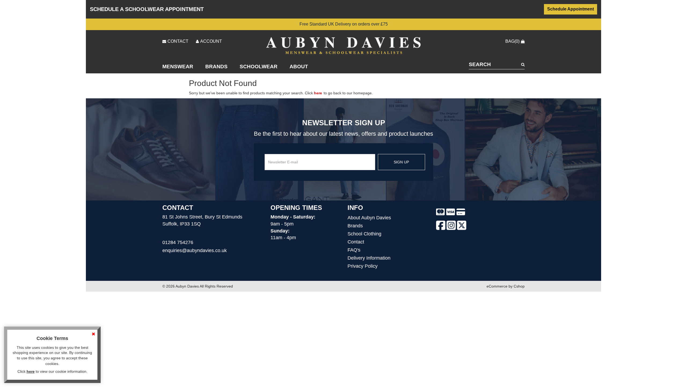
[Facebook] (440, 226)
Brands (216, 66)
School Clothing (364, 233)
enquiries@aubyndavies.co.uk (194, 250)
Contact (356, 242)
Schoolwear (258, 66)
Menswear (177, 66)
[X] (461, 226)
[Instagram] (451, 226)
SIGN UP (401, 162)
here (318, 93)
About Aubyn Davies (369, 217)
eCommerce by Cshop (506, 286)
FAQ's (354, 250)
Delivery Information (369, 258)
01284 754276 (177, 242)
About (299, 66)
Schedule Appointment (570, 9)
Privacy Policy (363, 266)
